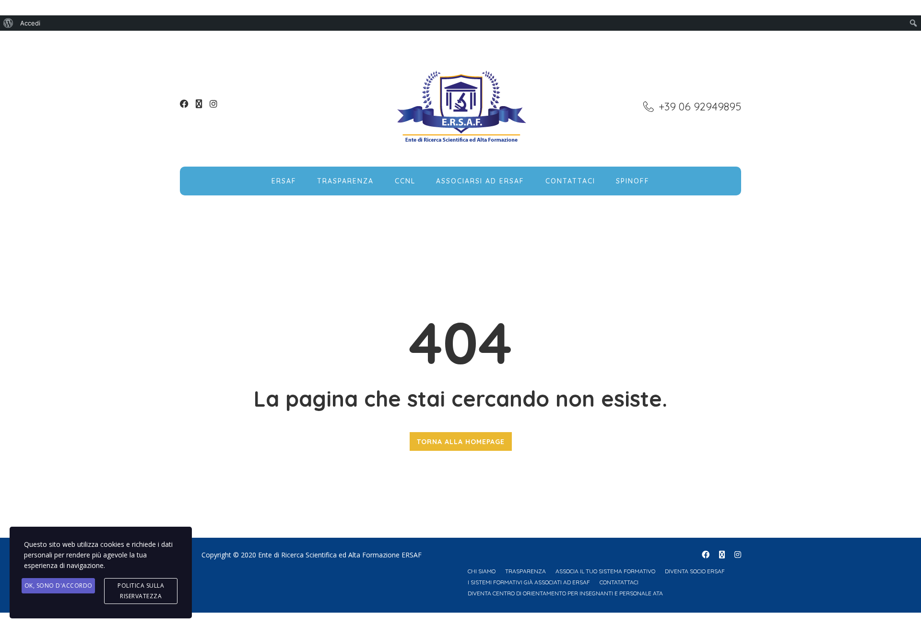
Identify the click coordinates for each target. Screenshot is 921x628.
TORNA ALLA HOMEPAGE (461, 441)
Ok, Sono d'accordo (58, 585)
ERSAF (284, 181)
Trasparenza (345, 181)
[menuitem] (8, 23)
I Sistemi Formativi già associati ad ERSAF (529, 582)
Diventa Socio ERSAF (695, 571)
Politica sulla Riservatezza (141, 590)
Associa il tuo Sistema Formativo (605, 571)
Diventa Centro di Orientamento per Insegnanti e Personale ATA (565, 593)
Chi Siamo (482, 571)
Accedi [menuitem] (30, 23)
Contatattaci (619, 582)
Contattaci (570, 181)
